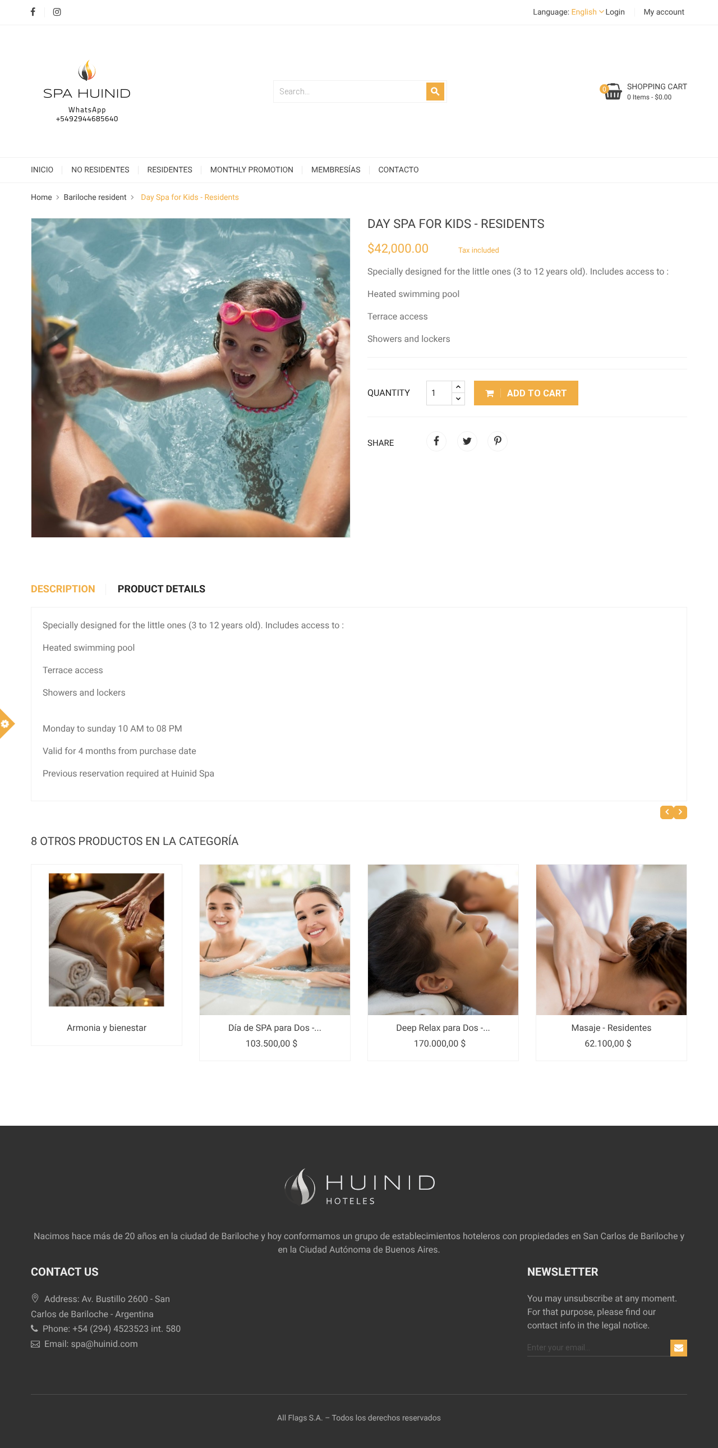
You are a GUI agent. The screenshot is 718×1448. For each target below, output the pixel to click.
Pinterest (497, 441)
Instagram (57, 12)
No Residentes (100, 170)
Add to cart (536, 393)
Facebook (33, 12)
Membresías (335, 170)
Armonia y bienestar (106, 1027)
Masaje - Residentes (611, 1027)
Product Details (161, 589)
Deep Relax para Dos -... (443, 1027)
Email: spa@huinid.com (90, 1344)
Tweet (467, 441)
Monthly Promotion (251, 170)
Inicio (42, 170)
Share (436, 441)
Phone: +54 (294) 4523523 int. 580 (110, 1328)
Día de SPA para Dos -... (274, 1027)
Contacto (399, 170)
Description (63, 589)
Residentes (170, 170)
